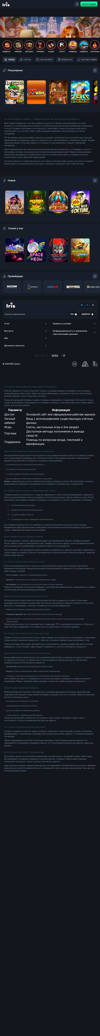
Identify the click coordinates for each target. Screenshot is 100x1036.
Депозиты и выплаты (14, 345)
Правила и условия (62, 323)
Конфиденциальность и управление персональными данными (70, 332)
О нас (7, 323)
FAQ (6, 338)
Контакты (8, 331)
